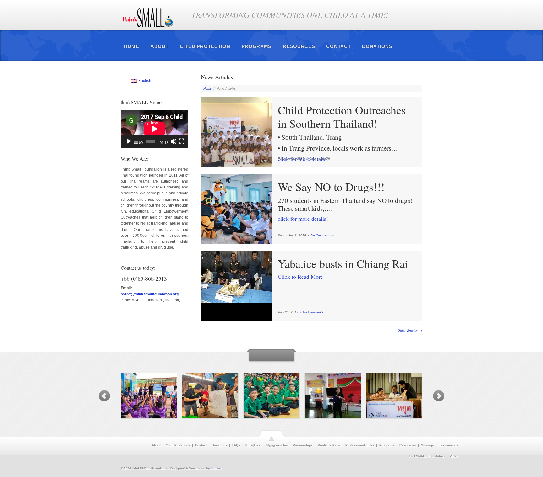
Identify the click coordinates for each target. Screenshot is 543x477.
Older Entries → (409, 330)
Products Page (329, 445)
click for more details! (342, 132)
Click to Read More (343, 268)
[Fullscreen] (181, 141)
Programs (257, 46)
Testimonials (448, 445)
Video (454, 456)
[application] (154, 129)
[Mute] (173, 141)
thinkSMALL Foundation (427, 456)
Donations (377, 46)
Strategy (427, 445)
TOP (271, 446)
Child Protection (205, 46)
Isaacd (216, 468)
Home (131, 46)
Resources (299, 46)
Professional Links (359, 445)
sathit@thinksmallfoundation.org (150, 294)
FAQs (236, 445)
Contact (338, 46)
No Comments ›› (322, 235)
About (160, 46)
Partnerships (303, 445)
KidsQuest (253, 445)
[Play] (129, 141)
